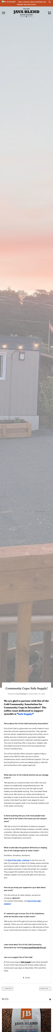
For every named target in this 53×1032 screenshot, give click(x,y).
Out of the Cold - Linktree (18, 860)
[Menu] (3, 13)
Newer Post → (45, 988)
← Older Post (7, 988)
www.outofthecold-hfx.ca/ (34, 947)
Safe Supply (26, 962)
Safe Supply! (25, 713)
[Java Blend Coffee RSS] (50, 999)
